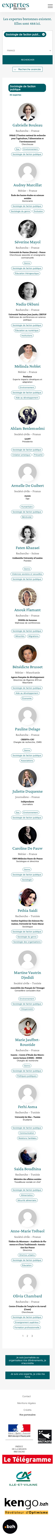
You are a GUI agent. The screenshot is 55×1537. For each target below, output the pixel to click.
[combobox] (27, 38)
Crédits (27, 1409)
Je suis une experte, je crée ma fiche (28, 1375)
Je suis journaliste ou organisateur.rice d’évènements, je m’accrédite (27, 1360)
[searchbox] (27, 41)
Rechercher (27, 60)
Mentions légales (26, 1403)
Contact (26, 1396)
